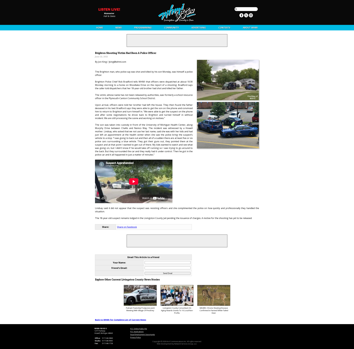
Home (99, 27)
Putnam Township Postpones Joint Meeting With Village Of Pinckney (140, 309)
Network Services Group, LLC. (185, 344)
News (118, 27)
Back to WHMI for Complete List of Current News (120, 319)
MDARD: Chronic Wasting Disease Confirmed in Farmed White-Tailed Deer (214, 310)
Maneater (109, 13)
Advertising (198, 27)
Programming (143, 27)
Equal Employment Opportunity (142, 334)
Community (171, 27)
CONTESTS (224, 27)
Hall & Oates (109, 16)
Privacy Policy (135, 337)
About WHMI (250, 27)
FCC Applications (137, 331)
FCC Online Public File (138, 329)
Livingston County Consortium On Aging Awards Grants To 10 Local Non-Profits (177, 310)
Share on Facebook (127, 226)
